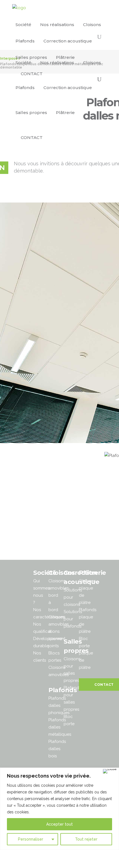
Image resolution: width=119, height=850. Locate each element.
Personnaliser (30, 839)
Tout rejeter (86, 839)
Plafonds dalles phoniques (58, 705)
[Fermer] (110, 771)
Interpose (9, 58)
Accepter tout (59, 824)
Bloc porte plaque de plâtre (86, 653)
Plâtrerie (92, 572)
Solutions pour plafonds (73, 619)
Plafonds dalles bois (57, 748)
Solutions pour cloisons (73, 597)
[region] (59, 809)
